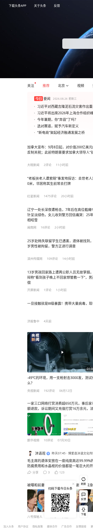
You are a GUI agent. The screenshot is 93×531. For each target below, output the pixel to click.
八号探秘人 (34, 516)
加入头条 (8, 526)
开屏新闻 (33, 290)
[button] (30, 85)
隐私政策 (37, 526)
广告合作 (66, 526)
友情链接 (81, 526)
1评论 (47, 290)
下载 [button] (82, 510)
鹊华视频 (33, 440)
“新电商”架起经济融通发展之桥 (61, 132)
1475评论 (50, 196)
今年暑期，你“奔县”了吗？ (57, 119)
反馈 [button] (57, 5)
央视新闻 (33, 391)
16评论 (45, 227)
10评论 (48, 440)
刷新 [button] (83, 484)
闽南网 (31, 227)
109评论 (52, 258)
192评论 (49, 391)
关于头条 (40, 5)
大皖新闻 (33, 165)
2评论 (47, 165)
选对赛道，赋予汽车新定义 (58, 126)
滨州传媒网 (34, 258)
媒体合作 (52, 526)
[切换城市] (67, 85)
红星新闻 (33, 196)
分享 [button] (35, 472)
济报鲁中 (33, 321)
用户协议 (23, 526)
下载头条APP (17, 5)
